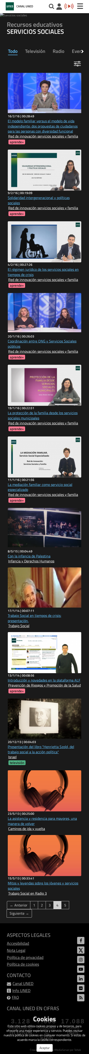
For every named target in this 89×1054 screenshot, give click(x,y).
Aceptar (44, 1047)
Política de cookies (23, 964)
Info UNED (21, 991)
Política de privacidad (25, 957)
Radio (58, 51)
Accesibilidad (18, 943)
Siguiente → (19, 913)
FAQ (15, 997)
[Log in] (59, 7)
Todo (13, 51)
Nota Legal (16, 950)
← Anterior (18, 905)
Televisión (35, 51)
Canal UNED (23, 983)
